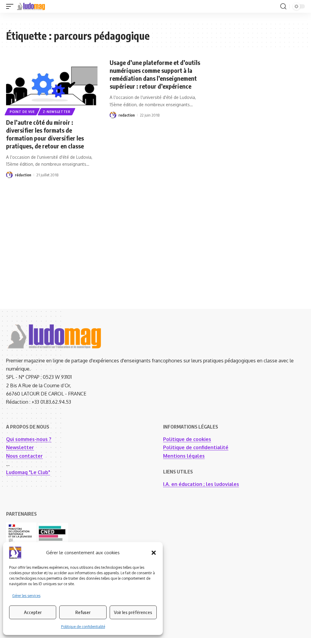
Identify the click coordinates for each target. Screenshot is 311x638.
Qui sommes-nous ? (28, 439)
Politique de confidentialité (83, 626)
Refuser (83, 612)
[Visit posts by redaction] (113, 115)
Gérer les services (26, 595)
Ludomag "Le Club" (28, 472)
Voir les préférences (133, 612)
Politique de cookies (187, 439)
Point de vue (22, 112)
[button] (154, 553)
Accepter (33, 612)
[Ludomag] (31, 6)
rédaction (23, 174)
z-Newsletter (56, 112)
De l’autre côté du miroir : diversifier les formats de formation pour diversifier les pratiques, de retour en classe (45, 134)
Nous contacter (24, 456)
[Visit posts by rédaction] (9, 174)
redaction (126, 115)
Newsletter (20, 447)
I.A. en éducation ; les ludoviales (201, 484)
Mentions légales (184, 456)
